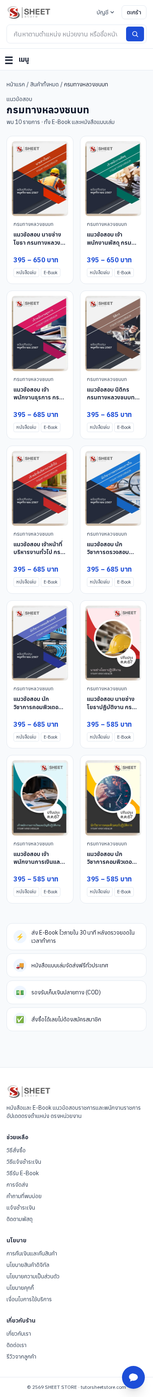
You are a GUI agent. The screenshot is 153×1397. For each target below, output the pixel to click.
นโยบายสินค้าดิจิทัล (28, 1265)
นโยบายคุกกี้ (20, 1287)
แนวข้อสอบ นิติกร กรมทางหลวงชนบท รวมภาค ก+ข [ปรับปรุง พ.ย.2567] (112, 401)
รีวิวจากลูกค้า (21, 1356)
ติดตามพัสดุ (20, 1219)
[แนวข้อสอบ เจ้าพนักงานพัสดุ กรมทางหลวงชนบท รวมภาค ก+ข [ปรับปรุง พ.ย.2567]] (113, 178)
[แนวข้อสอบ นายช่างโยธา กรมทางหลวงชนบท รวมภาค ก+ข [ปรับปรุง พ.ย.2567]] (40, 178)
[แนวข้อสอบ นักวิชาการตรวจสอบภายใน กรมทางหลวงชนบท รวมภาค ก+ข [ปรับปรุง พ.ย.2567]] (113, 488)
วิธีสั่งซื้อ (16, 1150)
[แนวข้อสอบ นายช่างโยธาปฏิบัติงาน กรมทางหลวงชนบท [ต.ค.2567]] (113, 643)
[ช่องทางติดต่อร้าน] (133, 1377)
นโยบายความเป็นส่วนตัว (33, 1276)
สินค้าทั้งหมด (44, 84)
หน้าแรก (16, 84)
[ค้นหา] (135, 34)
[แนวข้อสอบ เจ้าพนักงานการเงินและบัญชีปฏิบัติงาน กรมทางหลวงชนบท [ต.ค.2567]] (40, 797)
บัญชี (103, 12)
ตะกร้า (134, 12)
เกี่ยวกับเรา (19, 1333)
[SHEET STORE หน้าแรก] (29, 12)
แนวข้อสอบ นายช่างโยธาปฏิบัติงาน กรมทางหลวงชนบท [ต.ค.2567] (111, 710)
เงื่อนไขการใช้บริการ (29, 1299)
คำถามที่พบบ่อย (24, 1196)
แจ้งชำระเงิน (21, 1207)
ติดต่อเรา (17, 1345)
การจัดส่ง (17, 1184)
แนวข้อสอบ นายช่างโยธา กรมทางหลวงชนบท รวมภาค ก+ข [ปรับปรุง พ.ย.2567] (38, 246)
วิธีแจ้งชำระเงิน (24, 1161)
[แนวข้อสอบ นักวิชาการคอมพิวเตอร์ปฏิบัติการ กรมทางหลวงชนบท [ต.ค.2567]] (113, 797)
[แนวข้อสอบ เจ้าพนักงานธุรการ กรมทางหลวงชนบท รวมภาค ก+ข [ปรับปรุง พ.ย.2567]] (40, 333)
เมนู (16, 60)
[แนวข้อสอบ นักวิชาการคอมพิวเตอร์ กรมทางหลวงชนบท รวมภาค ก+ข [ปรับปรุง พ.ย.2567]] (40, 643)
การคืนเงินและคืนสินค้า (32, 1253)
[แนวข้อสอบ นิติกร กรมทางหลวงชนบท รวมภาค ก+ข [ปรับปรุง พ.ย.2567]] (113, 333)
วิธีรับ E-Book (23, 1173)
